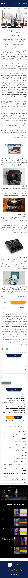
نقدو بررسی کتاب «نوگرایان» (21, 450)
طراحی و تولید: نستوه (12, 576)
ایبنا (19, 4)
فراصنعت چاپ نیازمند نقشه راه (7, 519)
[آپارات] (18, 574)
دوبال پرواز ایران (10, 547)
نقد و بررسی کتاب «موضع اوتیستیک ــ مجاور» (17, 447)
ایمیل (25, 369)
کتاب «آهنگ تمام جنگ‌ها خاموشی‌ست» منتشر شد (15, 408)
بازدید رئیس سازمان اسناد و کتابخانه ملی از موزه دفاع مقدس (14, 473)
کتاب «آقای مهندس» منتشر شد (19, 410)
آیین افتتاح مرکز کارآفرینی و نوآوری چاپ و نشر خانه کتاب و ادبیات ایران (7, 539)
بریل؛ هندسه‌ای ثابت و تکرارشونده (20, 444)
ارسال (6, 383)
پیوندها (11, 570)
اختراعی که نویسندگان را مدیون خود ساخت (14, 34)
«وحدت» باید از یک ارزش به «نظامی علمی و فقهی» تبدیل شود (14, 476)
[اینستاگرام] (14, 574)
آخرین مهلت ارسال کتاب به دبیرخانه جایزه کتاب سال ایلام (14, 412)
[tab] (18, 417)
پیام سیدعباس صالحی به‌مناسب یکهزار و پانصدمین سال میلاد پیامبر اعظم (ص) (14, 437)
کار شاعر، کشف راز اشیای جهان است (19, 461)
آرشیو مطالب (24, 570)
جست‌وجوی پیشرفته (5, 570)
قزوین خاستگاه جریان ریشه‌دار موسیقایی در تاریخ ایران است (15, 421)
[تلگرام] (16, 574)
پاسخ (25, 349)
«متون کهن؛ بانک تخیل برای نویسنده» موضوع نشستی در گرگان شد (14, 465)
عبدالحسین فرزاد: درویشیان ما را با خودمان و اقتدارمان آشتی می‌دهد (13, 403)
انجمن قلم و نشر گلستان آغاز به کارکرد (19, 479)
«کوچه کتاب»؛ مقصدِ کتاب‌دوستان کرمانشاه (17, 400)
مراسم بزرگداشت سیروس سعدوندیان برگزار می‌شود (16, 456)
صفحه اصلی (25, 8)
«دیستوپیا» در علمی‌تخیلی (21, 431)
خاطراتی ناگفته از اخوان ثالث (7, 509)
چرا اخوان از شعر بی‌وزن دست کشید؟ (7, 529)
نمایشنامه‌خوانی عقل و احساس (20, 441)
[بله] (12, 574)
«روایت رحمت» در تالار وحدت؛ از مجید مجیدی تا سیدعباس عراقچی (15, 427)
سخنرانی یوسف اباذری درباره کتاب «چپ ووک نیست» (16, 458)
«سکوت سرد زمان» (22, 482)
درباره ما (15, 570)
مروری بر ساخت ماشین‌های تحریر (14, 30)
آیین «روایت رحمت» (22, 423)
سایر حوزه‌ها (20, 8)
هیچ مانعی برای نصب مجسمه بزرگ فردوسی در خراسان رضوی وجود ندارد (13, 395)
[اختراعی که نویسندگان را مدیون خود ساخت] (14, 19)
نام (25, 363)
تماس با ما (19, 570)
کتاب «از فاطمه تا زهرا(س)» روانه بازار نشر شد (17, 453)
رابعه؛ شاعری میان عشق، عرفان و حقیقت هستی (16, 398)
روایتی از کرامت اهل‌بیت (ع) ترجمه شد (19, 434)
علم (15, 8)
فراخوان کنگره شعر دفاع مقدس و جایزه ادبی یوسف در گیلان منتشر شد (15, 469)
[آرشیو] (10, 574)
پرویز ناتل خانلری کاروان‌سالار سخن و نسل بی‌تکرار (15, 406)
